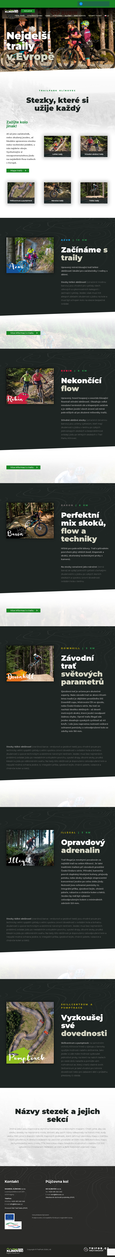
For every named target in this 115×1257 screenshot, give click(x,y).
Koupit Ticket (95, 16)
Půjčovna (57, 16)
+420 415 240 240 (18, 1201)
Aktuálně (28, 11)
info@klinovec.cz (16, 1204)
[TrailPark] (11, 11)
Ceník (47, 16)
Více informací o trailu (22, 333)
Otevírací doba (34, 16)
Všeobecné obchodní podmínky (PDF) (60, 1197)
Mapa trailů (16, 170)
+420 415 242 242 (55, 1192)
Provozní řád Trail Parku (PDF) (16, 1208)
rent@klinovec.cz (57, 1194)
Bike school (80, 16)
